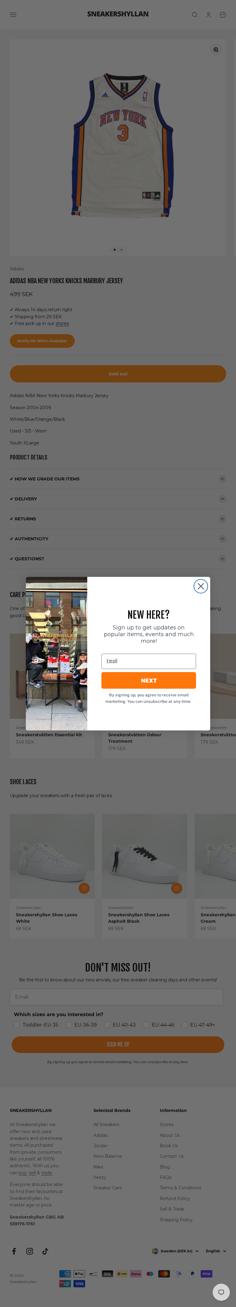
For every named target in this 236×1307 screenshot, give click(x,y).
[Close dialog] (201, 586)
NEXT (149, 680)
